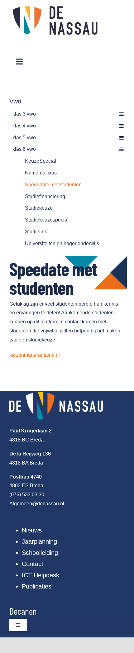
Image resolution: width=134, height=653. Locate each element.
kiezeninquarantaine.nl (34, 355)
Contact (32, 563)
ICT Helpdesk (40, 575)
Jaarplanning (39, 541)
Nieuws (32, 530)
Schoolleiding (40, 552)
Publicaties (36, 586)
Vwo (15, 101)
